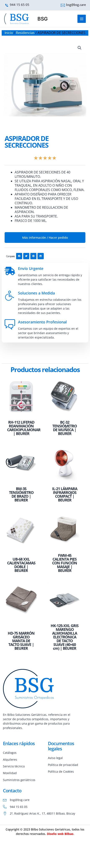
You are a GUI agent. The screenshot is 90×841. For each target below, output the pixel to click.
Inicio (9, 32)
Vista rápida (21, 414)
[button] (79, 48)
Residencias (25, 32)
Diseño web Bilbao (60, 834)
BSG (42, 19)
